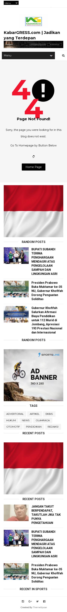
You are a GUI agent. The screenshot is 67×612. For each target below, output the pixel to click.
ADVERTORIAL (15, 413)
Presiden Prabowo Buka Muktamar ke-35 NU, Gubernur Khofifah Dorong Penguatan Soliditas (47, 291)
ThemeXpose (40, 607)
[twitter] (37, 601)
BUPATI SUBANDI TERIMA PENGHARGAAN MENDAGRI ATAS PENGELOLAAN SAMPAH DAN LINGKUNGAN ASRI (44, 262)
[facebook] (44, 601)
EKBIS (49, 413)
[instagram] (23, 601)
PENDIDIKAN (34, 426)
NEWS (26, 420)
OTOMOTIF (13, 426)
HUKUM (11, 420)
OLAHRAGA (43, 420)
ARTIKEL (34, 413)
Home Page (33, 167)
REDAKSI (53, 426)
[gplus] (30, 601)
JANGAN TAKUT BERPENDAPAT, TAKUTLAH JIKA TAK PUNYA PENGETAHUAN (46, 515)
